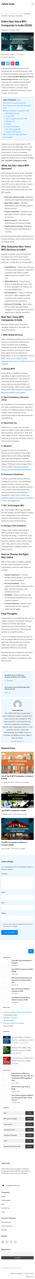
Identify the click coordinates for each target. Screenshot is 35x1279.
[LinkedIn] (17, 64)
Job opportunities (23, 1042)
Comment (4, 873)
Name (3, 892)
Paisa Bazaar (6, 1222)
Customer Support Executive (13, 1023)
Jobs (3, 1212)
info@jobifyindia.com (13, 1185)
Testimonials (5, 1200)
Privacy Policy (29, 1273)
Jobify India (7, 4)
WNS (3, 339)
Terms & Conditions (16, 1273)
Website (3, 913)
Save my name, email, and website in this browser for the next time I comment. (18, 925)
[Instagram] (6, 1241)
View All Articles (16, 741)
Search (31, 951)
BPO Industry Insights (8, 54)
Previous (10, 680)
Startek (4, 1230)
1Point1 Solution (7, 1226)
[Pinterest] (13, 64)
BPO (20, 1053)
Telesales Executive (10, 1018)
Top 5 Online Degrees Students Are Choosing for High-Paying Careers (22, 1097)
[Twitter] (8, 64)
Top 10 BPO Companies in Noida (13, 810)
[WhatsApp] (15, 1241)
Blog (3, 1204)
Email (3, 902)
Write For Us (30, 1276)
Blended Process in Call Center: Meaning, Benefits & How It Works (15, 676)
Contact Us (5, 1208)
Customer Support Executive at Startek (17, 1012)
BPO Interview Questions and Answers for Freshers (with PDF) (21, 980)
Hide (19, 100)
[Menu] (33, 4)
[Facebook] (3, 64)
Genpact (4, 450)
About (3, 1196)
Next (6, 692)
